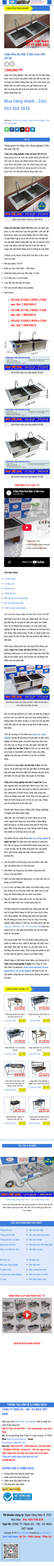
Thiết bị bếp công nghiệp (15, 608)
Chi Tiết (22, 1021)
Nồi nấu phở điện (36, 1230)
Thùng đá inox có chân (9, 1239)
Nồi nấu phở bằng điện (13, 603)
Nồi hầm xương (35, 1249)
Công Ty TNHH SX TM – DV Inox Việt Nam (23, 926)
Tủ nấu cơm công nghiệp (10, 1274)
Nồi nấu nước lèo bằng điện (41, 1244)
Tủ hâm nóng (9, 579)
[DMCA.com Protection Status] (11, 1489)
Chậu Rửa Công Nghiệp (17, 8)
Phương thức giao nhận (14, 1484)
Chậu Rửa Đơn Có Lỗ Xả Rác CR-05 (39, 1049)
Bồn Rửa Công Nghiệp (19, 120)
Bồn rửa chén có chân (38, 1274)
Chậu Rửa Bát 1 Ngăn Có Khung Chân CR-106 (15, 1118)
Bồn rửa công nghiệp (38, 838)
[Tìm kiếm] (4, 2)
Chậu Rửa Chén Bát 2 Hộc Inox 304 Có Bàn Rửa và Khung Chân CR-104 (15, 1083)
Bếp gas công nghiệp (9, 1264)
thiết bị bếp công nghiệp (25, 1421)
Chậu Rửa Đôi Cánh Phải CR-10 (39, 1015)
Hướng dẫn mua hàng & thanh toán (19, 1473)
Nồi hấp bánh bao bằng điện (16, 598)
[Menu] (49, 2)
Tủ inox (3, 1279)
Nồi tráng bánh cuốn (37, 1279)
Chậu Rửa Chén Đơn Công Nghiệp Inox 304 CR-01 (39, 1118)
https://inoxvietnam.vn (16, 1439)
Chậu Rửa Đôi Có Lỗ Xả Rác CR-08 (15, 1049)
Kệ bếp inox (34, 1260)
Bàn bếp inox (34, 1264)
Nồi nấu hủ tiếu (35, 1239)
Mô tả (27, 139)
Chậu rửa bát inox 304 (9, 1249)
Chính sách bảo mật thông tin (16, 1477)
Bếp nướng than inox (38, 1269)
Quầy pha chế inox (8, 1244)
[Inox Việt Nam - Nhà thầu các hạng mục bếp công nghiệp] (27, 2)
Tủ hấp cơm (9, 583)
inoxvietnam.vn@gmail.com (13, 1442)
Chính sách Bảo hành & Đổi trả (17, 1480)
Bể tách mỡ (9, 588)
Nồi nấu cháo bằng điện (39, 1235)
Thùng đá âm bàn (7, 1235)
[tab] (27, 140)
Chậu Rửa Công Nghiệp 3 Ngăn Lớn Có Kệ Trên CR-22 (39, 1082)
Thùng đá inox (10, 593)
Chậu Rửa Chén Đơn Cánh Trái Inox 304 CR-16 (15, 1015)
